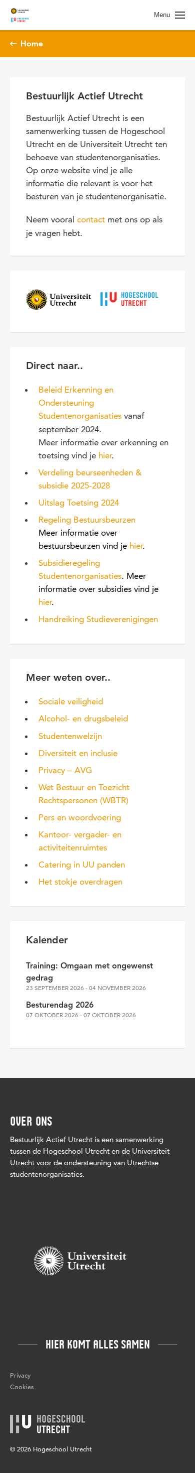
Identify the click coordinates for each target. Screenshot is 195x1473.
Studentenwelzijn (70, 736)
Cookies (22, 1387)
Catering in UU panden (81, 865)
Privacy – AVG (65, 770)
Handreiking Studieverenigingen (98, 619)
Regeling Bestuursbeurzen (87, 520)
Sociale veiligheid (70, 701)
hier (105, 455)
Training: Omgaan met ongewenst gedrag (89, 972)
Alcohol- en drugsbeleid (83, 718)
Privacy (20, 1375)
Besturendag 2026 (60, 1006)
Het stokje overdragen (80, 882)
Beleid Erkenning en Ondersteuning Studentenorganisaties (80, 403)
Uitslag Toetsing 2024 (78, 503)
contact (91, 219)
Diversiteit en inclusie (78, 753)
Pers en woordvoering (79, 817)
